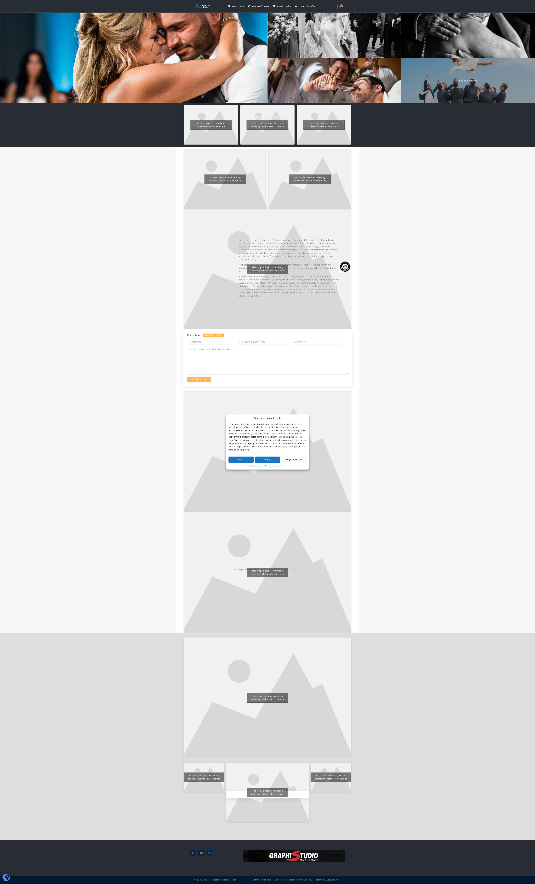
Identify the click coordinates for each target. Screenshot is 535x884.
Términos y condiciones (328, 880)
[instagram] (209, 853)
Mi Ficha (266, 880)
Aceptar (241, 459)
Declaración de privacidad (274, 466)
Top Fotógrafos (306, 6)
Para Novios (237, 6)
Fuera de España (292, 569)
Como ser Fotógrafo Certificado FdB (293, 880)
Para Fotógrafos (260, 6)
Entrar (255, 880)
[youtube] (201, 853)
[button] (335, 5)
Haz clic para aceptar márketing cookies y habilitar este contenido (211, 125)
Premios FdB (283, 6)
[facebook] (192, 853)
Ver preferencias (294, 459)
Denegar (267, 459)
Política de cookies (256, 466)
